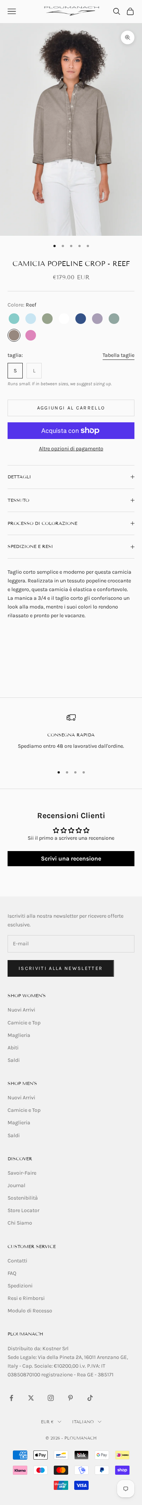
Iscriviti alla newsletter (61, 968)
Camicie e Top (24, 1022)
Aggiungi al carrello (71, 408)
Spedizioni (20, 1285)
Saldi (14, 1060)
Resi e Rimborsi (26, 1298)
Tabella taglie (118, 355)
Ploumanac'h (25, 1334)
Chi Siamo (20, 1223)
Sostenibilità (23, 1198)
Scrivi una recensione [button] (71, 858)
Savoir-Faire (22, 1173)
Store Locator (23, 1210)
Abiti (13, 1047)
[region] (71, 736)
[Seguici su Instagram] (51, 1398)
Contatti (17, 1261)
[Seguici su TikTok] (90, 1398)
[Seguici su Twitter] (31, 1398)
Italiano (83, 1421)
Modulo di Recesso (30, 1310)
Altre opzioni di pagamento (71, 448)
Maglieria (19, 1035)
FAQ (12, 1273)
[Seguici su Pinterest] (70, 1398)
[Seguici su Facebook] (11, 1398)
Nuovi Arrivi (21, 1010)
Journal (16, 1185)
